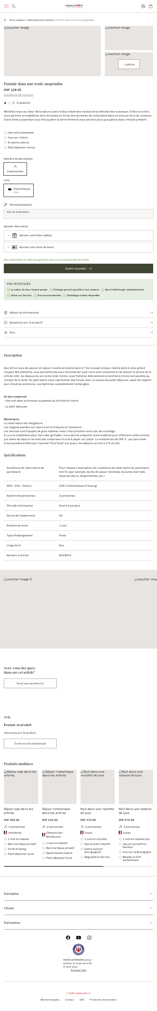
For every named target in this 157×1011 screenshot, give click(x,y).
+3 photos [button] (129, 64)
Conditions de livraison (19, 95)
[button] (78, 268)
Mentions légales (50, 999)
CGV (82, 999)
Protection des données (103, 999)
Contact (69, 999)
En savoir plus (78, 970)
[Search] (13, 6)
